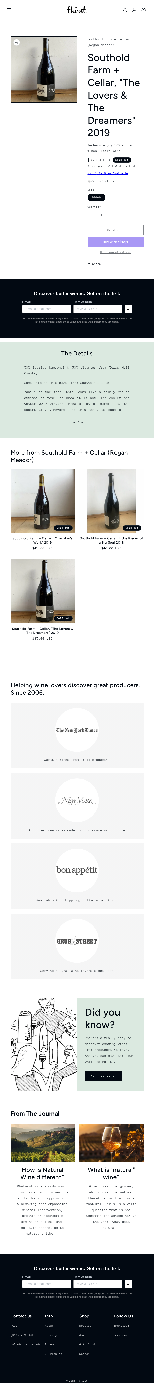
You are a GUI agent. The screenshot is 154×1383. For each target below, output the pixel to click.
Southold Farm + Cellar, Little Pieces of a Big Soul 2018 (111, 540)
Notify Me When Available (108, 173)
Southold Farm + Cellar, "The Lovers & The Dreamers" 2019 (42, 631)
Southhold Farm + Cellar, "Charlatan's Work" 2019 (42, 540)
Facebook (121, 1335)
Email (26, 302)
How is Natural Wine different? (42, 1173)
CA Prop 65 (53, 1353)
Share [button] (96, 263)
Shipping (94, 166)
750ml (98, 198)
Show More (77, 422)
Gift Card (87, 1344)
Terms (49, 1344)
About (49, 1325)
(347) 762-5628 (23, 1335)
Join (82, 1335)
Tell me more (103, 1076)
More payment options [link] (115, 252)
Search (84, 1353)
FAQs (14, 1325)
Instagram (122, 1325)
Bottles (85, 1325)
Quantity (94, 206)
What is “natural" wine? (111, 1173)
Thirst (83, 1381)
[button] (8, 10)
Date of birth (82, 302)
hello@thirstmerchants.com (32, 1344)
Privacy (51, 1335)
